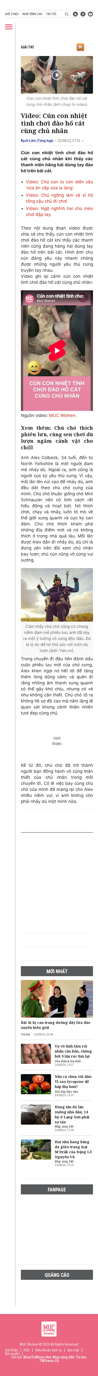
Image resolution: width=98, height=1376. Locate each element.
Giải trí (27, 47)
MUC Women (62, 415)
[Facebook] (82, 14)
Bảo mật (73, 1350)
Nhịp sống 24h (32, 14)
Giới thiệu (12, 14)
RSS (27, 1350)
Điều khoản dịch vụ (48, 1350)
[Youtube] (90, 14)
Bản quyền (12, 1354)
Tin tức (51, 14)
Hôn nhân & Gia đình (68, 1061)
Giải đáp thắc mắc (66, 1091)
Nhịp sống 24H (64, 1126)
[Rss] (75, 14)
